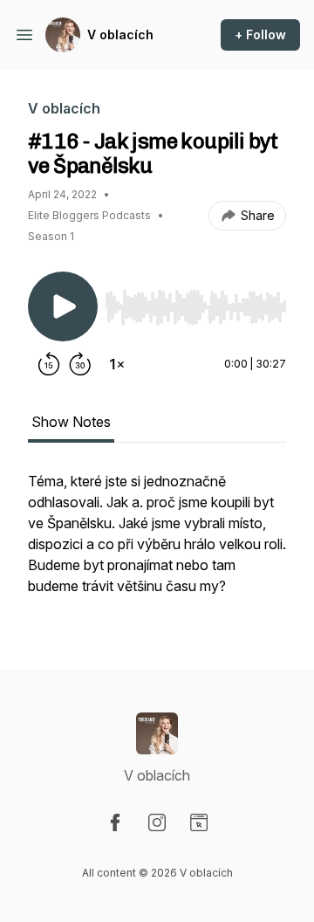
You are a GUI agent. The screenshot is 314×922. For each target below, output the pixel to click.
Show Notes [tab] (71, 421)
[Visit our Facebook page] (115, 822)
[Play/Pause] (63, 306)
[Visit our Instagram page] (157, 822)
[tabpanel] (157, 542)
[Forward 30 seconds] (80, 364)
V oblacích (120, 34)
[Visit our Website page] (199, 822)
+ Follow (260, 34)
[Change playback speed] (116, 364)
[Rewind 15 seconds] (49, 364)
